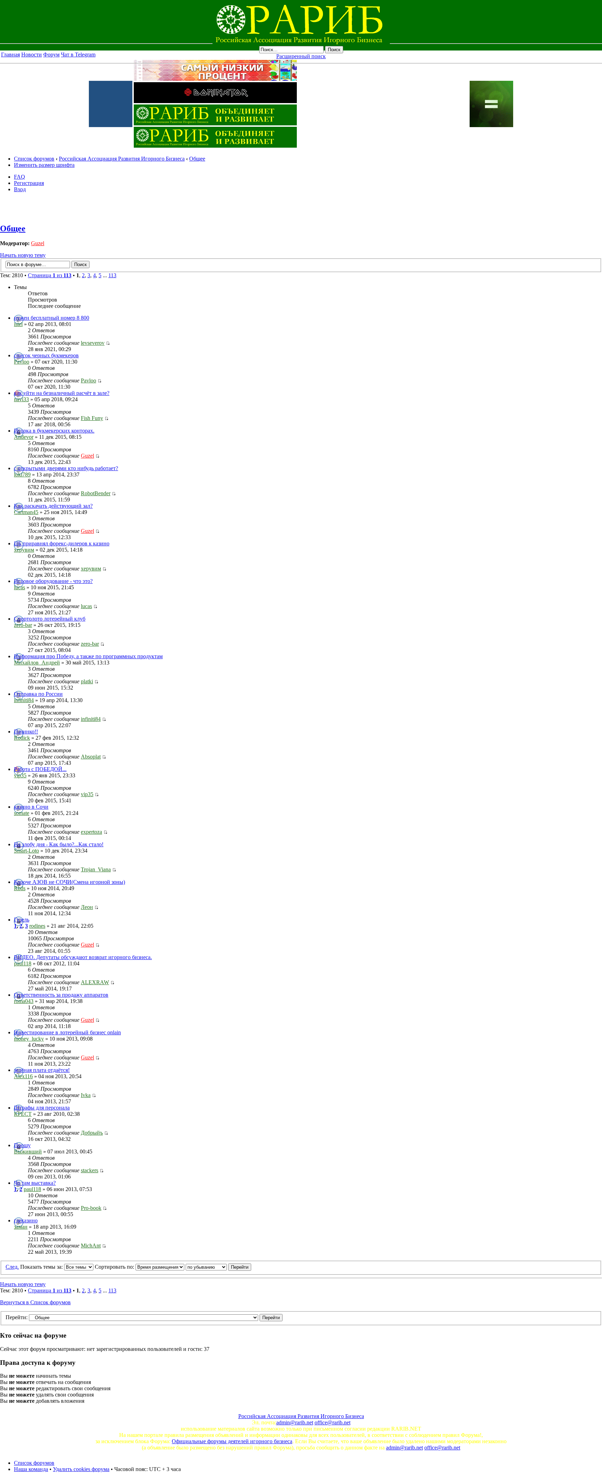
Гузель (21, 920)
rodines (37, 926)
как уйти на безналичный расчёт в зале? (61, 393)
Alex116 (23, 1076)
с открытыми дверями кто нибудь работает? (66, 468)
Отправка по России (38, 694)
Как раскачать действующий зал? (53, 506)
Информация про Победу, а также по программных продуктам (88, 656)
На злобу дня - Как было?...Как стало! (58, 844)
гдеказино (26, 1220)
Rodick (22, 738)
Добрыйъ (92, 1133)
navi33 (21, 399)
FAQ (19, 177)
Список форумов (34, 159)
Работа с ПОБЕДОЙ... (40, 769)
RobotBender (95, 493)
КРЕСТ (23, 1114)
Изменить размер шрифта (44, 165)
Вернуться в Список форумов (35, 1302)
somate (21, 813)
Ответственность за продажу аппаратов (61, 995)
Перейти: (17, 1317)
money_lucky (29, 1039)
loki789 (22, 474)
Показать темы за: (42, 1267)
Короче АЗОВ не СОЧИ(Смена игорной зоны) (69, 882)
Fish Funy (92, 418)
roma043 (23, 1001)
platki (87, 681)
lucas (19, 587)
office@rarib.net (332, 1422)
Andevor (23, 437)
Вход (20, 189)
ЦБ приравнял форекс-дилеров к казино (61, 543)
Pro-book (91, 1208)
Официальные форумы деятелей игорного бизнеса (232, 1441)
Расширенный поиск (301, 56)
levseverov (93, 343)
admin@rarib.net (294, 1422)
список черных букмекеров (46, 355)
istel (18, 324)
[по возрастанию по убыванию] (218, 1267)
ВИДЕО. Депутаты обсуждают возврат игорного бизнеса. (83, 957)
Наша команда (31, 1469)
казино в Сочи (31, 807)
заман (21, 1227)
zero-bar (23, 625)
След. (12, 1267)
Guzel (37, 243)
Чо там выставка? (35, 1183)
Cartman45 (26, 512)
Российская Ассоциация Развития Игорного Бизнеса (122, 159)
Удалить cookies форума (81, 1469)
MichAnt (91, 1245)
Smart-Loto (26, 851)
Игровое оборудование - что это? (53, 581)
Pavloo (21, 362)
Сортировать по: (115, 1267)
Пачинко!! (26, 731)
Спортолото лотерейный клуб (49, 619)
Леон (87, 907)
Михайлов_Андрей (37, 663)
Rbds (19, 888)
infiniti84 (24, 700)
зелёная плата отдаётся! (42, 1070)
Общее (197, 159)
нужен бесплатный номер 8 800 (51, 318)
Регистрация (29, 183)
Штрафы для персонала (42, 1108)
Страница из (49, 275)
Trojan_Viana (96, 869)
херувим (24, 550)
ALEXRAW (95, 982)
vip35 (20, 775)
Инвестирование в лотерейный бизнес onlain (67, 1032)
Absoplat (91, 757)
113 (112, 275)
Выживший (28, 1151)
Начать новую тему (23, 255)
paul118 (22, 963)
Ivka (86, 1095)
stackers (89, 1170)
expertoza (91, 832)
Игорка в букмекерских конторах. (54, 431)
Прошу (22, 1145)
